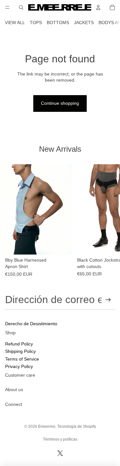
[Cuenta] (98, 7)
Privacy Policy (19, 366)
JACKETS (84, 22)
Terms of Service (22, 359)
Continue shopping (60, 103)
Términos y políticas (60, 439)
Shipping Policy (20, 351)
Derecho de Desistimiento (31, 323)
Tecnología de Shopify (76, 426)
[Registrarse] (108, 300)
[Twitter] (60, 453)
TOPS (36, 22)
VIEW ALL (15, 22)
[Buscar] (21, 7)
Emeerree (46, 426)
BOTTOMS (58, 22)
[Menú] (7, 7)
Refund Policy (19, 343)
